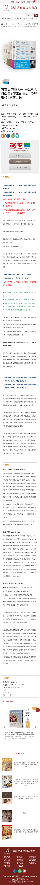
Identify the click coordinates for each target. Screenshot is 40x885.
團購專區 (20, 860)
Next (35, 727)
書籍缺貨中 (20, 156)
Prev (4, 727)
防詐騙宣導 (32, 860)
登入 (17, 2)
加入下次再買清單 (20, 168)
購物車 (29, 2)
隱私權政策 (32, 857)
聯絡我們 (7, 866)
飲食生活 (27, 24)
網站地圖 (7, 860)
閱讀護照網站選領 (20, 162)
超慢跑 (32, 18)
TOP (37, 710)
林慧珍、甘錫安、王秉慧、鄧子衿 (20, 122)
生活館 (12, 24)
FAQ (38, 2)
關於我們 (7, 857)
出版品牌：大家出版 (9, 105)
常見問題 (7, 863)
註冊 (12, 2)
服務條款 (20, 857)
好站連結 (20, 866)
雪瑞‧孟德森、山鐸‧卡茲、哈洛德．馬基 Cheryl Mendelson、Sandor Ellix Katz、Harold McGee (19, 116)
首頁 (5, 24)
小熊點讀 (25, 18)
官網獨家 (18, 18)
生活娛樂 (19, 24)
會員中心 (24, 2)
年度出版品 (32, 863)
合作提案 (20, 863)
